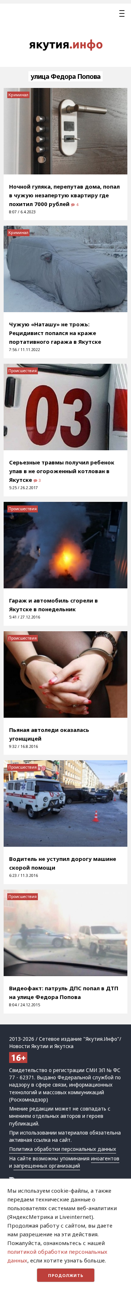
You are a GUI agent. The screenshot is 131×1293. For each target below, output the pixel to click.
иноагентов (105, 1158)
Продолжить (65, 1275)
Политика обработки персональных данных (62, 1149)
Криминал (18, 94)
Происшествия (22, 370)
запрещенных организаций (46, 1166)
